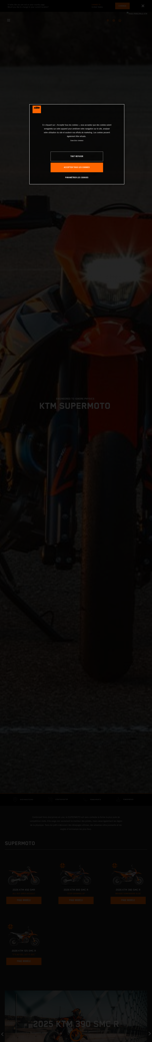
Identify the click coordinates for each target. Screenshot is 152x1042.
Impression (80, 140)
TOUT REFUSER (76, 156)
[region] (76, 144)
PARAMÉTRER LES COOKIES (76, 177)
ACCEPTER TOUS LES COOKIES (77, 167)
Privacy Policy (73, 140)
